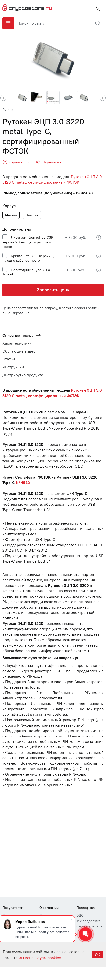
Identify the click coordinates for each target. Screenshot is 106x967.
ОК (97, 954)
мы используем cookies (39, 957)
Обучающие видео (18, 351)
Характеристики (17, 343)
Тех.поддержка (88, 921)
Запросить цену (53, 290)
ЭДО (80, 915)
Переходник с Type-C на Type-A (26, 272)
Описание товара (17, 335)
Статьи (8, 359)
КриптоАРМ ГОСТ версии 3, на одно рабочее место (28, 258)
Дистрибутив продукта (22, 374)
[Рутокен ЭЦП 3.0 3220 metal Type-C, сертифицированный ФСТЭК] (53, 60)
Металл (11, 215)
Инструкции (13, 366)
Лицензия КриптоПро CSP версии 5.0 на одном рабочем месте (27, 242)
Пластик (31, 215)
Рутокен (8, 109)
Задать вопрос (20, 162)
